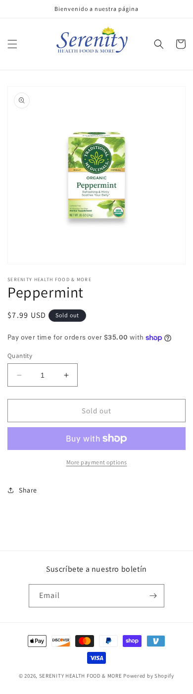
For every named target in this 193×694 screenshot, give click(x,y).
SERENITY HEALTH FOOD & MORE (80, 675)
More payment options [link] (96, 462)
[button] (12, 44)
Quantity (19, 355)
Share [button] (28, 490)
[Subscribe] (153, 595)
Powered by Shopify (148, 675)
